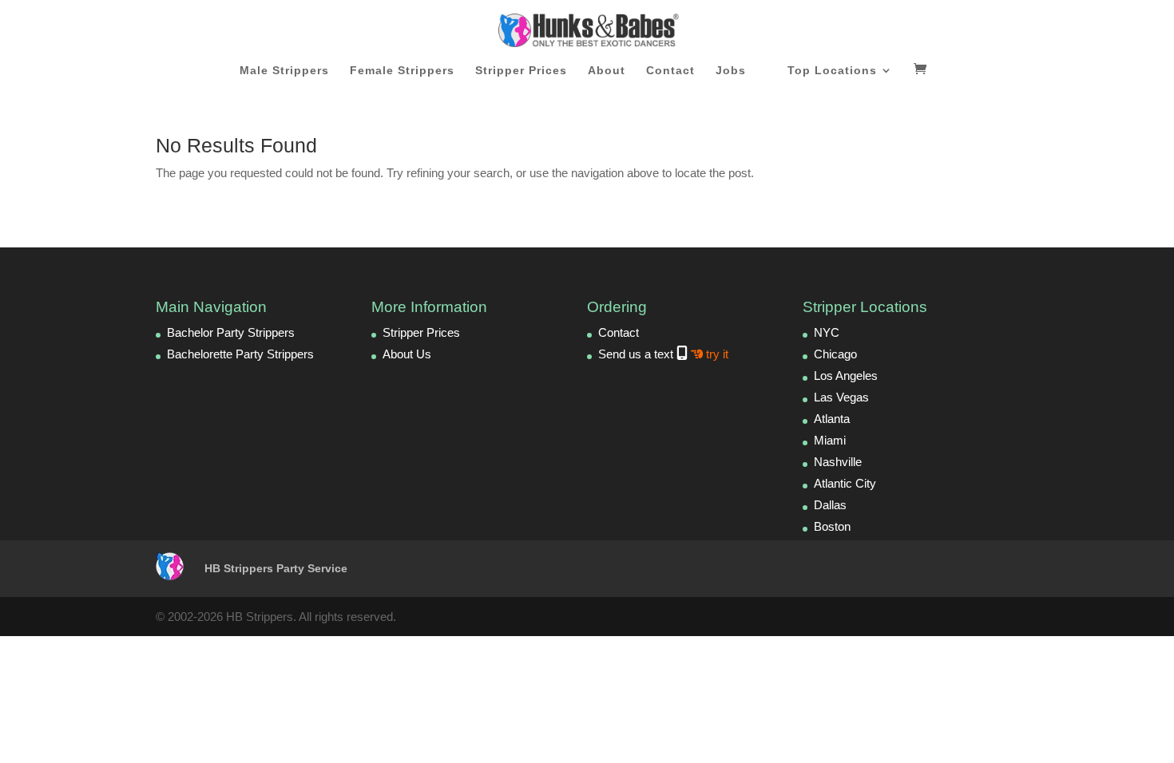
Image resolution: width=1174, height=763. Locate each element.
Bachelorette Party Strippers (240, 354)
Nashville (838, 461)
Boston (832, 526)
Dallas (830, 505)
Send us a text (663, 354)
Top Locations (832, 71)
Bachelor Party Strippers (231, 332)
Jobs (731, 71)
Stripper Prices (521, 71)
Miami (830, 440)
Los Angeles (846, 375)
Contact (670, 71)
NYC (826, 332)
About (606, 71)
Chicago (835, 354)
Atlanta (832, 418)
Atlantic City (845, 483)
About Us (407, 354)
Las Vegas (841, 397)
